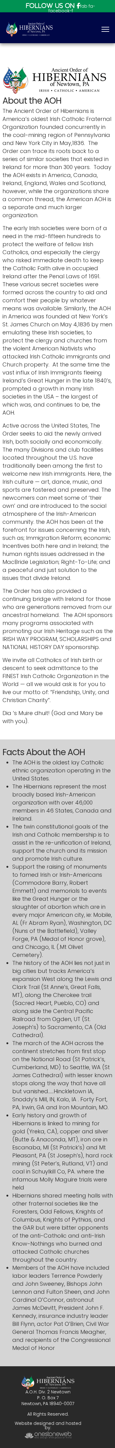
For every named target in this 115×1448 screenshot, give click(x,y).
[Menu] (105, 29)
